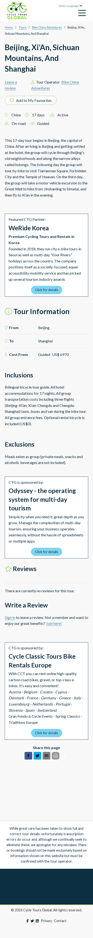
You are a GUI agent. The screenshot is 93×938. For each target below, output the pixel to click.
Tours (22, 27)
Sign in (10, 617)
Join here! (54, 623)
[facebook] (28, 756)
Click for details (46, 290)
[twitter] (37, 756)
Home (9, 27)
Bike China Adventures (47, 27)
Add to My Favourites (34, 100)
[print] (55, 756)
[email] (46, 756)
